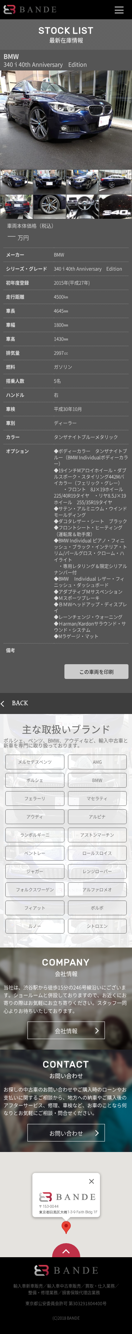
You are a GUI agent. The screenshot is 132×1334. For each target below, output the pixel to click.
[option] (66, 119)
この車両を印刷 (96, 671)
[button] (16, 182)
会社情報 (66, 1030)
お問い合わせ (66, 1133)
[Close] (91, 1181)
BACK (20, 703)
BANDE (30, 9)
